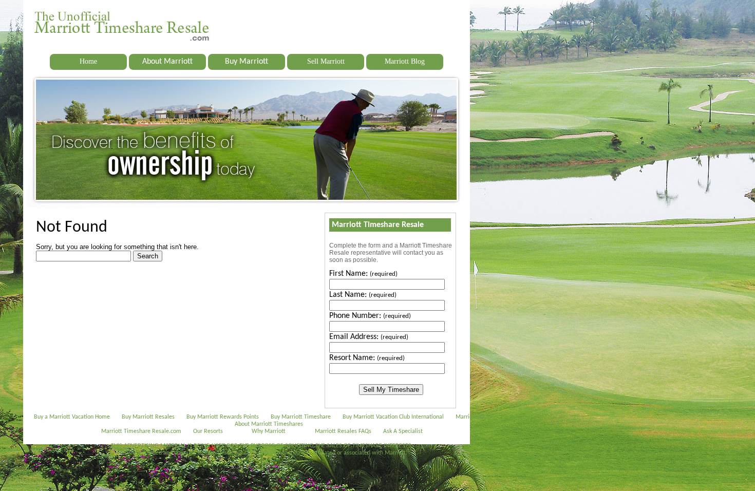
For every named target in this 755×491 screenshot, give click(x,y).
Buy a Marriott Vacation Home (72, 417)
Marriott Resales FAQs (343, 431)
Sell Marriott (326, 61)
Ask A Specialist (403, 431)
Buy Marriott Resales (148, 417)
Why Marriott (269, 431)
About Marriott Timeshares (269, 424)
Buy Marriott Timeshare (301, 417)
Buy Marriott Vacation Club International (393, 417)
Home (88, 61)
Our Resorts (208, 431)
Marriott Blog (405, 61)
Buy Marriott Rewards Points (222, 417)
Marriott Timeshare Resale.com (141, 431)
